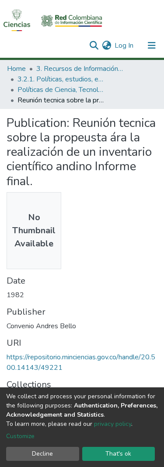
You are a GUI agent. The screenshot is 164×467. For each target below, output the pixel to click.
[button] (106, 45)
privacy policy (112, 424)
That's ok (118, 453)
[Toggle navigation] (152, 45)
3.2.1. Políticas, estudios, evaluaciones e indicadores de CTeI (61, 79)
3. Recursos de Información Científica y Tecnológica (80, 69)
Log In (124, 45)
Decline (42, 453)
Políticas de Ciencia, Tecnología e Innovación (61, 90)
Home (16, 69)
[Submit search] (93, 45)
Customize (20, 436)
